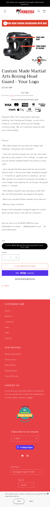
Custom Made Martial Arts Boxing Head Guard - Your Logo (25, 246)
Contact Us (9, 322)
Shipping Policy (11, 371)
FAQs (7, 333)
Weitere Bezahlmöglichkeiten (25, 279)
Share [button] (6, 286)
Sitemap (8, 338)
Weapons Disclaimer (13, 354)
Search (7, 311)
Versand (12, 95)
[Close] (48, 493)
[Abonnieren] (35, 438)
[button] (5, 11)
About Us (8, 316)
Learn (7, 327)
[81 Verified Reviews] (25, 424)
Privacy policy (10, 360)
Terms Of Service (11, 376)
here (30, 397)
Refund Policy (10, 365)
